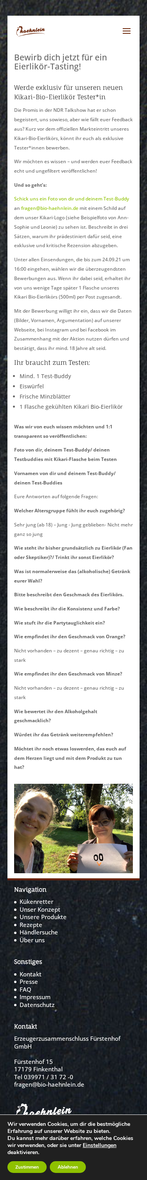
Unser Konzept (40, 909)
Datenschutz (37, 1005)
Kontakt (31, 974)
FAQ (25, 989)
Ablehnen (68, 1167)
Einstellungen (99, 1145)
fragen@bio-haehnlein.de (49, 208)
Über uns (32, 940)
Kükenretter (36, 901)
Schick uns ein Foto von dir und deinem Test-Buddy (71, 198)
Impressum (35, 997)
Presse (29, 981)
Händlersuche (39, 932)
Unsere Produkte (43, 917)
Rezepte (31, 925)
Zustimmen (27, 1167)
